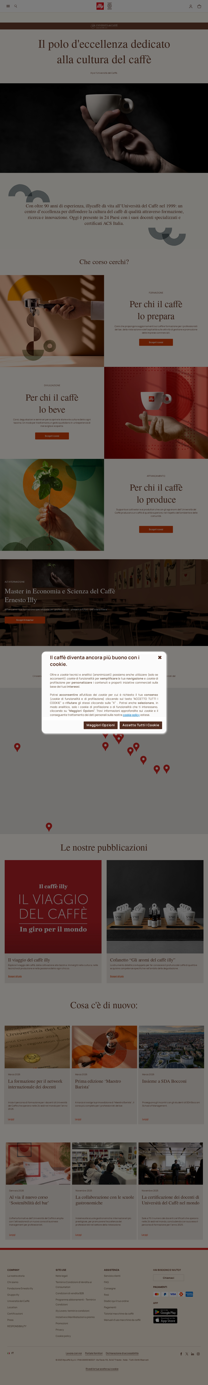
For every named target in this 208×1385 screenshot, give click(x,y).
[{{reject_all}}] (160, 657)
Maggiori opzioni (101, 725)
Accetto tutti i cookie (140, 725)
